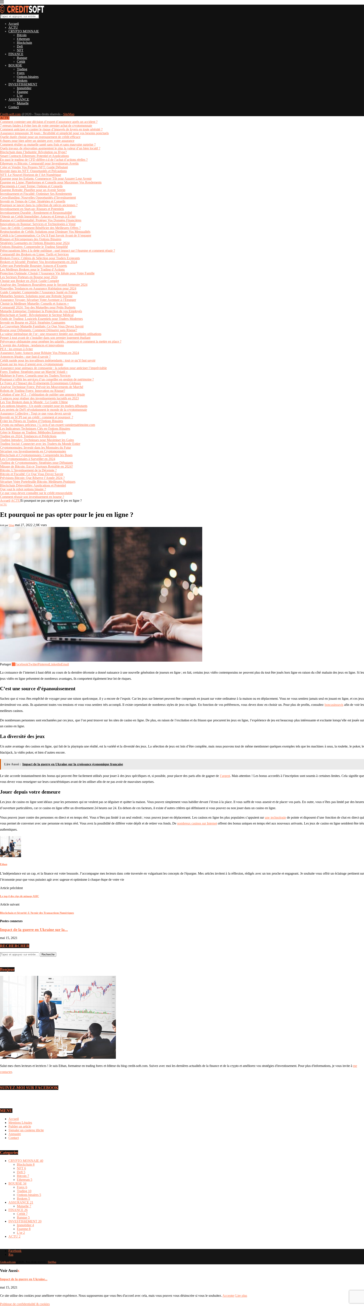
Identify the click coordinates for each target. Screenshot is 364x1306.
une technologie (275, 817)
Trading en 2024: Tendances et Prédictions (28, 436)
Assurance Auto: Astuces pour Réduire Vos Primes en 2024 (39, 353)
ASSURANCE (18, 99)
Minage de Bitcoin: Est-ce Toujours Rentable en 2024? (36, 466)
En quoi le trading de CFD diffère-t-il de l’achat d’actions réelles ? (44, 159)
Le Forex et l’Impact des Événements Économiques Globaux (40, 383)
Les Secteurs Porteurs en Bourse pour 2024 (29, 277)
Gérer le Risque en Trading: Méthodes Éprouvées (33, 432)
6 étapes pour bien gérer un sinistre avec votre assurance (37, 140)
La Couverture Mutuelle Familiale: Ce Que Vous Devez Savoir (42, 326)
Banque (22, 58)
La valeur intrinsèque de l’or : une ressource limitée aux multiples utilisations (50, 334)
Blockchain (24, 42)
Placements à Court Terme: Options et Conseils (31, 186)
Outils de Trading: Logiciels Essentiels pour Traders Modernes (41, 319)
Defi (20, 46)
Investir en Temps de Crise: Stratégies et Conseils (32, 201)
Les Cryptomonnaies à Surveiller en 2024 (27, 459)
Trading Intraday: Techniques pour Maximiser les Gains (37, 440)
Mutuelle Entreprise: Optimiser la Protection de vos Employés (41, 311)
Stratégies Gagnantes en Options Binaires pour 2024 (35, 243)
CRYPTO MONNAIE (23, 31)
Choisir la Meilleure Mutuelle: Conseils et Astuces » (34, 303)
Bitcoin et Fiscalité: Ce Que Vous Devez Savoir (31, 474)
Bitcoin (22, 35)
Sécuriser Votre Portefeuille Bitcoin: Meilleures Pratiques (37, 481)
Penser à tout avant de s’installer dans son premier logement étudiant (45, 337)
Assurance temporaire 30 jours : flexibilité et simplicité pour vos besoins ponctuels (54, 133)
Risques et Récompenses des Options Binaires (30, 239)
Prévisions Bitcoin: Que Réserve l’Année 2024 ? (32, 478)
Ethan (11, 525)
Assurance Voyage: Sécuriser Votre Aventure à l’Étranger (38, 300)
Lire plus (241, 1295)
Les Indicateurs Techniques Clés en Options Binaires (35, 428)
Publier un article (19, 1126)
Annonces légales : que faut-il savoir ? (25, 356)
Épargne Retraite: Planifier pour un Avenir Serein (32, 190)
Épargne (22, 92)
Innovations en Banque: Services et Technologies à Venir (38, 224)
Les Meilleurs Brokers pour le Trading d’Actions (32, 269)
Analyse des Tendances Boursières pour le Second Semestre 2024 (43, 284)
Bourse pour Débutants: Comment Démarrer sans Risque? (38, 330)
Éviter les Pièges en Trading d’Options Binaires (31, 421)
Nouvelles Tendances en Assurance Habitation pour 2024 (38, 288)
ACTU (13, 27)
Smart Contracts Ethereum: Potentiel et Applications (34, 156)
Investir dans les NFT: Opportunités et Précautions (33, 171)
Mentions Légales (20, 1122)
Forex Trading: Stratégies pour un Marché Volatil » (34, 372)
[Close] (2, 2)
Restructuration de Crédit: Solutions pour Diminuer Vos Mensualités (45, 231)
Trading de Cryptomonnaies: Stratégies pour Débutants (36, 462)
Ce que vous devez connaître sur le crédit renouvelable (36, 493)
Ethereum (23, 39)
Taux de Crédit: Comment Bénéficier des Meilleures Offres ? (40, 228)
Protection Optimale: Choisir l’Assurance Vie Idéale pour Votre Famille (47, 273)
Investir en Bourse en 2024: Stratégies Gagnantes (32, 322)
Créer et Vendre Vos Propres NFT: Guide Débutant (34, 167)
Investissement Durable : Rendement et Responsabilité (36, 212)
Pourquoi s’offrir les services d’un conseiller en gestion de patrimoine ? (47, 379)
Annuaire (14, 1134)
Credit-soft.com (10, 114)
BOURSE (15, 65)
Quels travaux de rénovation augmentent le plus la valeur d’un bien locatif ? (50, 148)
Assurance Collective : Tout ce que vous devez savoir (35, 413)
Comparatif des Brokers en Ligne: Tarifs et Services (34, 254)
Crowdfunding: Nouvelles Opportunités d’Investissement (38, 197)
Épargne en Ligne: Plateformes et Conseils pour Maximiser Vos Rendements (51, 182)
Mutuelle (23, 103)
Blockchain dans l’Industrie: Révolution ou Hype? (33, 152)
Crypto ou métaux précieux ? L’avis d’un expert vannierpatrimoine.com (47, 425)
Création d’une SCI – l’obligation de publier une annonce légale (42, 394)
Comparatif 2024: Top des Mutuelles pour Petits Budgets (37, 307)
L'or (21, 1232)
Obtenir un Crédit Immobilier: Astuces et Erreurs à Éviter (38, 216)
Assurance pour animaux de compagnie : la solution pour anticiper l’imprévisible (53, 368)
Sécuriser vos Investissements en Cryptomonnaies (33, 451)
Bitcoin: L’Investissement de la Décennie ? (28, 470)
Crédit (21, 61)
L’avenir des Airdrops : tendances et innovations (32, 345)
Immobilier (24, 88)
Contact (13, 107)
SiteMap (68, 114)
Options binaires (28, 76)
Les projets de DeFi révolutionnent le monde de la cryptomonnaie (43, 409)
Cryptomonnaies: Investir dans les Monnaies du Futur (35, 447)
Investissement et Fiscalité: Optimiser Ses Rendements (36, 194)
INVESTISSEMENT (22, 84)
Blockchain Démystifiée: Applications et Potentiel (33, 485)
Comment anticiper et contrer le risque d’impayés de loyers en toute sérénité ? (51, 129)
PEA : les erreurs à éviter (16, 349)
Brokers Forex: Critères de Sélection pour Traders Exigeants (40, 258)
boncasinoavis (334, 704)
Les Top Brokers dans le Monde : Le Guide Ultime (34, 402)
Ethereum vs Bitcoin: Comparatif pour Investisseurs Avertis (39, 163)
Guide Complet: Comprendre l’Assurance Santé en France (39, 292)
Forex (21, 73)
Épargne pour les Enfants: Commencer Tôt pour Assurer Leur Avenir (46, 178)
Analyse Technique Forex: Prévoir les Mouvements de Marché (41, 387)
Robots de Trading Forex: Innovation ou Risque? (32, 390)
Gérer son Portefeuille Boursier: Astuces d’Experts (33, 265)
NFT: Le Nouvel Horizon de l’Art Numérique (30, 175)
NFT (20, 50)
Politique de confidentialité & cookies (25, 1304)
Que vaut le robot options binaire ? (23, 489)
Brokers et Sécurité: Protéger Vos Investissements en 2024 (38, 262)
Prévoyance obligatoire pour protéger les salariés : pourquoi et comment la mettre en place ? (60, 341)
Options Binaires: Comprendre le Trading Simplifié (34, 247)
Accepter (228, 1295)
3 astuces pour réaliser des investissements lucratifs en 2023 (39, 398)
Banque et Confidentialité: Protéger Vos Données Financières (40, 220)
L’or (20, 95)
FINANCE (15, 54)
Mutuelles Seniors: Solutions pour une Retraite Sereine (36, 296)
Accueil (13, 23)
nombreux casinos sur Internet (197, 823)
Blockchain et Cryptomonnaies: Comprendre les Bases (36, 455)
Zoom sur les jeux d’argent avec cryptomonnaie (31, 364)
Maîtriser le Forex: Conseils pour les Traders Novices (35, 375)
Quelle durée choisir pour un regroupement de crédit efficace (40, 137)
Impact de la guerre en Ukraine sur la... (34, 929)
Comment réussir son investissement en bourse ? (32, 497)
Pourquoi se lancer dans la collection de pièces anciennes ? (39, 205)
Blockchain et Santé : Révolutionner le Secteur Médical (37, 315)
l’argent (225, 776)
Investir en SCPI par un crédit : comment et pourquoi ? (36, 417)
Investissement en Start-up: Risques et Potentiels (32, 209)
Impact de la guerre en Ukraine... (23, 1279)
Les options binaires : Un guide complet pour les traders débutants (43, 406)
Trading (22, 69)
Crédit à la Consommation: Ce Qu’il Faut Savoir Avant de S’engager (45, 235)
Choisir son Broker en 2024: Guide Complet (29, 281)
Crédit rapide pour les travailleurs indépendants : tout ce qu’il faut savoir (47, 360)
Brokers (22, 80)
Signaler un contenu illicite (26, 1130)
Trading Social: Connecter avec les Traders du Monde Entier (40, 444)
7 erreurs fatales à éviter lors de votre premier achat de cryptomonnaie (46, 125)
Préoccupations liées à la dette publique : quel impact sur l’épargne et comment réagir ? (57, 250)
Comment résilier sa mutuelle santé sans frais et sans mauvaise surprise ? (48, 144)
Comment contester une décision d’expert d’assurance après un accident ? (49, 122)
